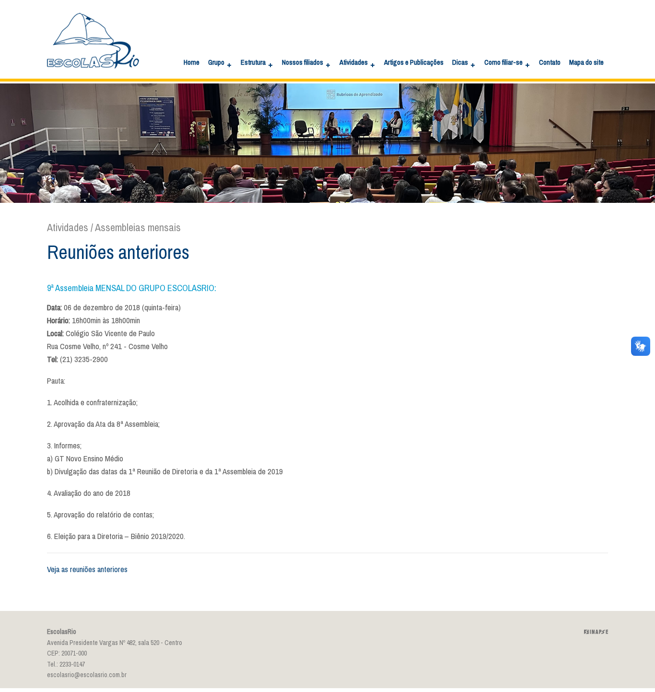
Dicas (460, 62)
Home (191, 62)
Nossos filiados (302, 62)
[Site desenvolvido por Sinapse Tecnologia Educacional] (596, 632)
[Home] (93, 75)
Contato (550, 62)
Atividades (353, 62)
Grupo (216, 62)
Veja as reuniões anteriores (87, 569)
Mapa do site (586, 62)
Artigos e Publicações (414, 62)
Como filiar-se (503, 62)
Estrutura (253, 62)
